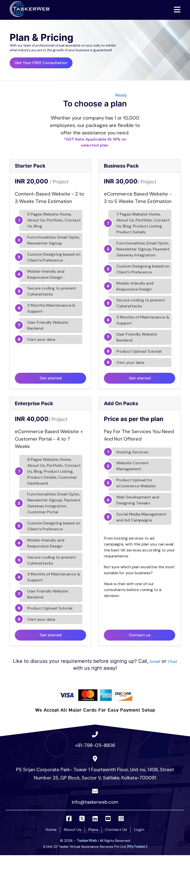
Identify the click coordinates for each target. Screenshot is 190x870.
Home (51, 829)
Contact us (139, 635)
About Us (72, 829)
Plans (93, 829)
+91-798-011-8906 (95, 745)
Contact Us (116, 829)
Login (139, 829)
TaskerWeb (87, 840)
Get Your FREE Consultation (41, 62)
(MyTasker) (137, 846)
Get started (51, 378)
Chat (172, 661)
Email (155, 661)
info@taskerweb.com (95, 802)
